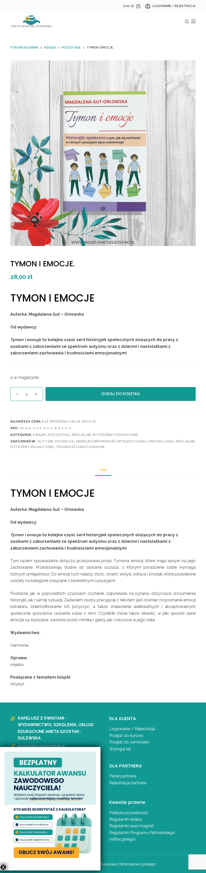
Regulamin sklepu (125, 819)
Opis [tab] (103, 470)
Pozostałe (59, 435)
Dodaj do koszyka (121, 393)
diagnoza (64, 441)
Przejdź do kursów (126, 735)
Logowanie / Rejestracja (132, 728)
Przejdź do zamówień (129, 742)
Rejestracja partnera (127, 782)
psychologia (161, 441)
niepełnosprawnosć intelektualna (111, 441)
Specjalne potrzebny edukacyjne (105, 435)
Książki (39, 435)
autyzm (45, 441)
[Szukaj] (187, 21)
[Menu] (193, 21)
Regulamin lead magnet (132, 825)
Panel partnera (122, 776)
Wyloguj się (120, 748)
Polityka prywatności (128, 812)
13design (148, 864)
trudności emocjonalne (80, 447)
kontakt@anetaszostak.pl (41, 746)
